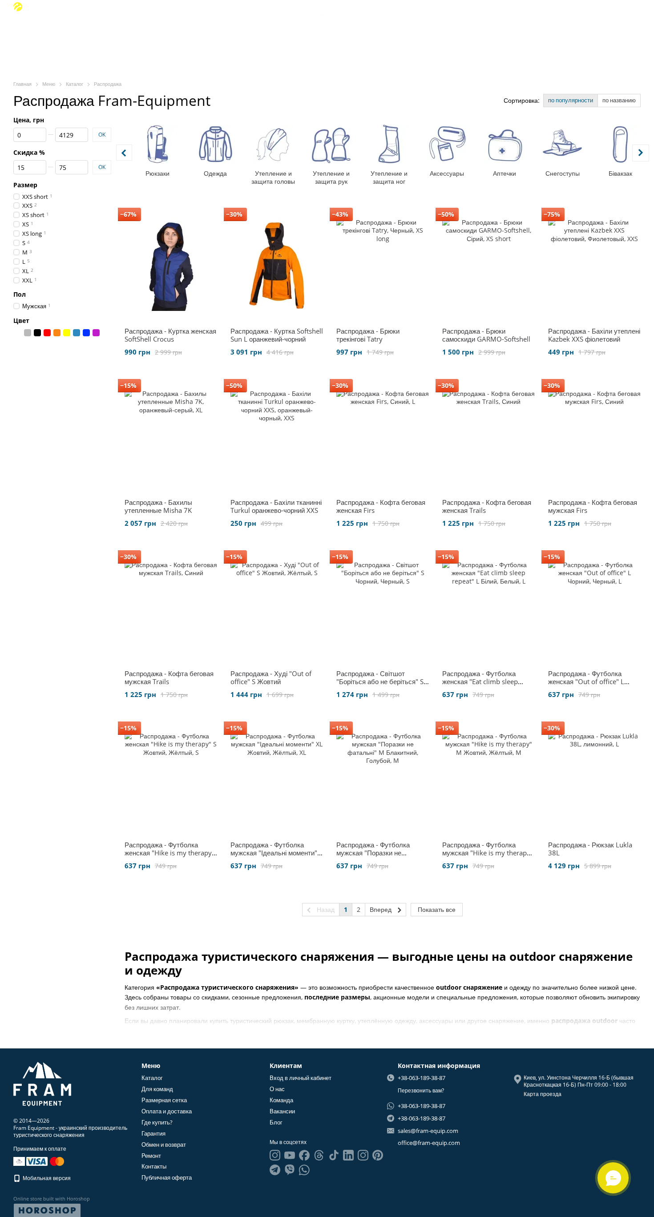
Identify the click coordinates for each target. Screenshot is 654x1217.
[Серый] (27, 332)
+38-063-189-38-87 (56, 6)
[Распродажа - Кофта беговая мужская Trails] (171, 607)
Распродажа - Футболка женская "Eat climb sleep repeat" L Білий (480, 681)
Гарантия (153, 1133)
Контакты (153, 1166)
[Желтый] (66, 332)
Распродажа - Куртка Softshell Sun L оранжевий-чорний (276, 334)
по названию (619, 100)
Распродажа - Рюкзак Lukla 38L (590, 848)
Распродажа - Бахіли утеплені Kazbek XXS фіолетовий (594, 334)
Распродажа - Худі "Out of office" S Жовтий (270, 677)
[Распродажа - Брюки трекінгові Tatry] (382, 264)
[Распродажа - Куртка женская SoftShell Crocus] (171, 264)
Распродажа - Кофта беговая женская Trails (486, 506)
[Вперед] (640, 153)
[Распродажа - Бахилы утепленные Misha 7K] (171, 436)
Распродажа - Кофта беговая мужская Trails (169, 677)
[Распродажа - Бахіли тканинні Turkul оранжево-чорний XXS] (276, 436)
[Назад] (124, 153)
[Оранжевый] (56, 332)
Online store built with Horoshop (51, 1199)
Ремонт (151, 1156)
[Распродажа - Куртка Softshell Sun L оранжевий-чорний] (276, 264)
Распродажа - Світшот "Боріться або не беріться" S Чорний (380, 681)
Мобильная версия (46, 1178)
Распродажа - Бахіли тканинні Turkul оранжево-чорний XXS (276, 506)
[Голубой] (76, 332)
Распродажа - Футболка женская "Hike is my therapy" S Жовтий (169, 852)
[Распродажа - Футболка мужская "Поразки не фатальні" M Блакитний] (382, 778)
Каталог (152, 1078)
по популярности (570, 100)
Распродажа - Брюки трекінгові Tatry (368, 334)
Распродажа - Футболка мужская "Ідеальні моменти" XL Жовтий (273, 852)
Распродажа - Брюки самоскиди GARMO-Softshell (486, 334)
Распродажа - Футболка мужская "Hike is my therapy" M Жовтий (487, 852)
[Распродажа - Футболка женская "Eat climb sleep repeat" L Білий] (488, 607)
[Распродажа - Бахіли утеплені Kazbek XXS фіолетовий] (594, 264)
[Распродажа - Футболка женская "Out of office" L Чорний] (594, 607)
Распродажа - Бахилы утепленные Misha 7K (158, 506)
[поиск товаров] (84, 35)
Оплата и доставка (166, 1111)
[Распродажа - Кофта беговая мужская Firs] (594, 436)
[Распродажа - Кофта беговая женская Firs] (382, 436)
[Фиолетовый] (96, 332)
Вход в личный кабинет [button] (300, 1078)
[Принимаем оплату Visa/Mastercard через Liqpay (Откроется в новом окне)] (45, 1161)
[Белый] (17, 332)
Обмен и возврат (163, 1144)
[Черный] (37, 332)
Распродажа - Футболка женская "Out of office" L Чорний (586, 681)
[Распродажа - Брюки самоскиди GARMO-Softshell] (488, 264)
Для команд (157, 1089)
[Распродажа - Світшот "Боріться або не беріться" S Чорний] (382, 607)
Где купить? (157, 1122)
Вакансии (540, 36)
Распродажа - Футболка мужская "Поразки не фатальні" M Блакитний (373, 852)
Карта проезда (542, 1094)
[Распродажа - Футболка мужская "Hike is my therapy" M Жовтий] (488, 778)
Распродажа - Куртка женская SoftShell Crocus (170, 334)
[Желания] (605, 6)
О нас (477, 36)
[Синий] (86, 332)
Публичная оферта (166, 1177)
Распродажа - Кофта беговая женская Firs (380, 506)
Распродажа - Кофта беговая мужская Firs (592, 506)
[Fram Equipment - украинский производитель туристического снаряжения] (42, 1083)
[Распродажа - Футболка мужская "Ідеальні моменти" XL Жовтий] (276, 778)
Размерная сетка (164, 1100)
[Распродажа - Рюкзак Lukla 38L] (594, 778)
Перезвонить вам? (421, 1090)
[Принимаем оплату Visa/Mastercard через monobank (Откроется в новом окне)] (19, 1161)
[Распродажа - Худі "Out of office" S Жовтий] (276, 607)
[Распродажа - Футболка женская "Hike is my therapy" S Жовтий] (171, 778)
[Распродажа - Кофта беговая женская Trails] (488, 436)
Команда (506, 36)
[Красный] (47, 332)
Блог (567, 36)
